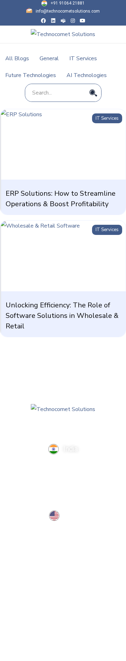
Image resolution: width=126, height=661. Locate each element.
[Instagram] (73, 21)
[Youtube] (83, 21)
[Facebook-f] (34, 427)
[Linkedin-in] (48, 427)
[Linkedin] (53, 21)
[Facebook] (43, 21)
